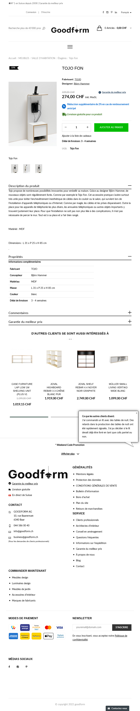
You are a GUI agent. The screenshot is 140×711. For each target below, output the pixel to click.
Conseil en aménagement (89, 532)
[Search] (27, 28)
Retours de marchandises (89, 509)
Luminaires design (21, 583)
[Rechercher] (43, 28)
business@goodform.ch (26, 537)
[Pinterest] (30, 667)
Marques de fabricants (24, 601)
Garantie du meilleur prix (51, 3)
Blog (78, 560)
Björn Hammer (39, 275)
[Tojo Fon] (33, 114)
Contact (80, 566)
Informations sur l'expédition (91, 543)
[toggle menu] (70, 47)
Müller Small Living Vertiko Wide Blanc (118, 387)
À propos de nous (85, 555)
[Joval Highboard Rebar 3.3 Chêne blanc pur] (54, 362)
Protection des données (88, 480)
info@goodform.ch (23, 531)
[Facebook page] (13, 667)
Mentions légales (85, 474)
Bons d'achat (83, 497)
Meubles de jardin (21, 589)
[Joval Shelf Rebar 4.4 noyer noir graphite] (86, 362)
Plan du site (82, 503)
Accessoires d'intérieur (23, 595)
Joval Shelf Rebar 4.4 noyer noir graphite (86, 387)
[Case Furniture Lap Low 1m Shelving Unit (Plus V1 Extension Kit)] (22, 362)
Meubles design (20, 578)
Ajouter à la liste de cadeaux (76, 136)
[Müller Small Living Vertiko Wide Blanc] (118, 362)
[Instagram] (21, 667)
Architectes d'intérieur (87, 526)
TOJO (34, 269)
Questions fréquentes (87, 537)
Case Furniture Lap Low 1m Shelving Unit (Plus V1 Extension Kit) (22, 391)
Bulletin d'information (87, 491)
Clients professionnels (87, 520)
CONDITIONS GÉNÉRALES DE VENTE (96, 486)
